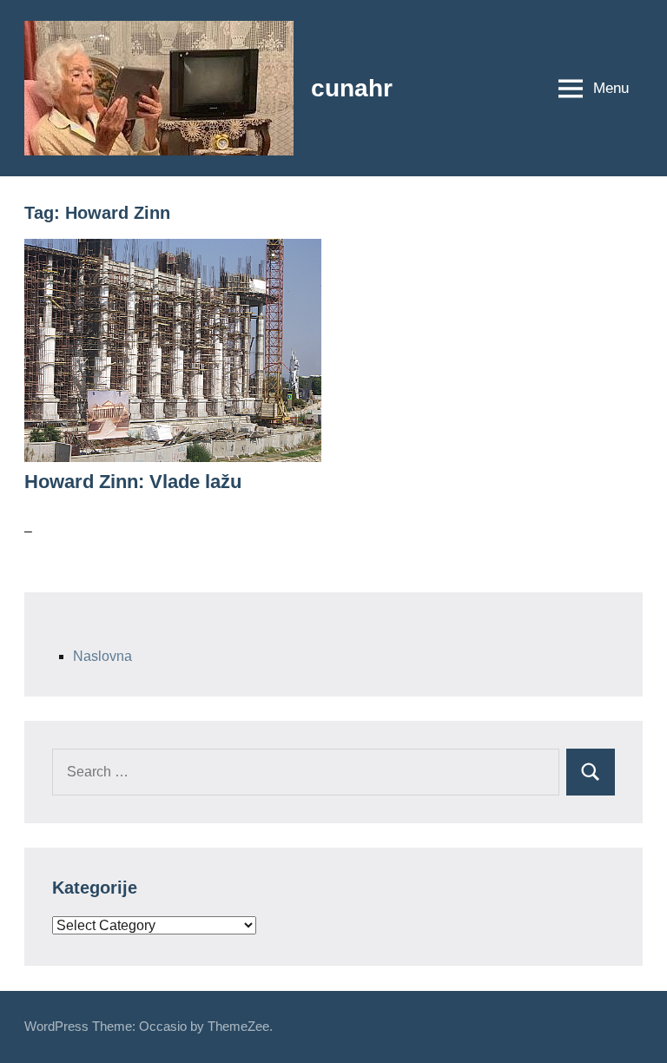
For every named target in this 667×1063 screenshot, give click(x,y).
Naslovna (102, 656)
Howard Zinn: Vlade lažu (132, 481)
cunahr (352, 88)
